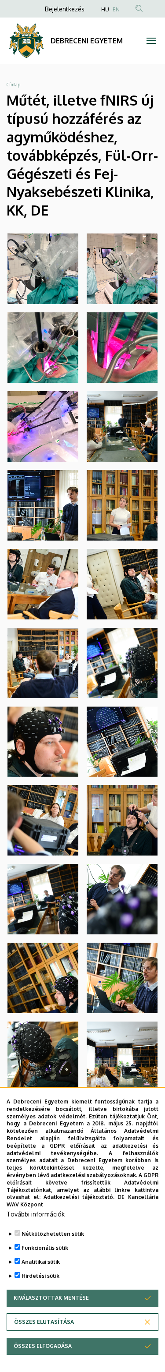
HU (105, 9)
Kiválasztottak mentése (51, 1297)
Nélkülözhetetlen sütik (53, 1234)
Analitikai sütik (41, 1262)
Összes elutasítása (44, 1322)
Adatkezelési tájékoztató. (79, 1197)
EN (116, 9)
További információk (36, 1214)
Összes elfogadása (43, 1346)
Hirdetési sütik (40, 1276)
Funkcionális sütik (45, 1248)
